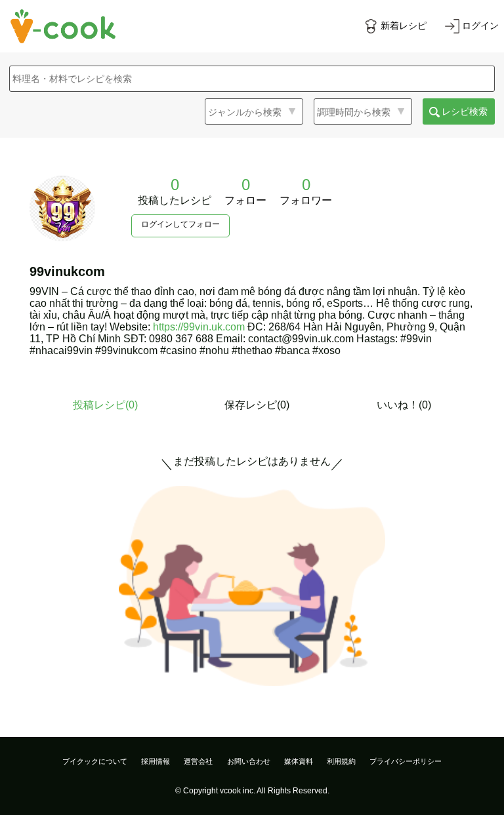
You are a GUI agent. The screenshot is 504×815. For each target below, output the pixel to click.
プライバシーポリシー (405, 761)
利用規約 (341, 761)
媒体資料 (298, 761)
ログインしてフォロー (180, 224)
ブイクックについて (94, 761)
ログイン (480, 25)
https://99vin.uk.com (199, 326)
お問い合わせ (248, 761)
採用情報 (155, 761)
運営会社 (198, 761)
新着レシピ (404, 25)
